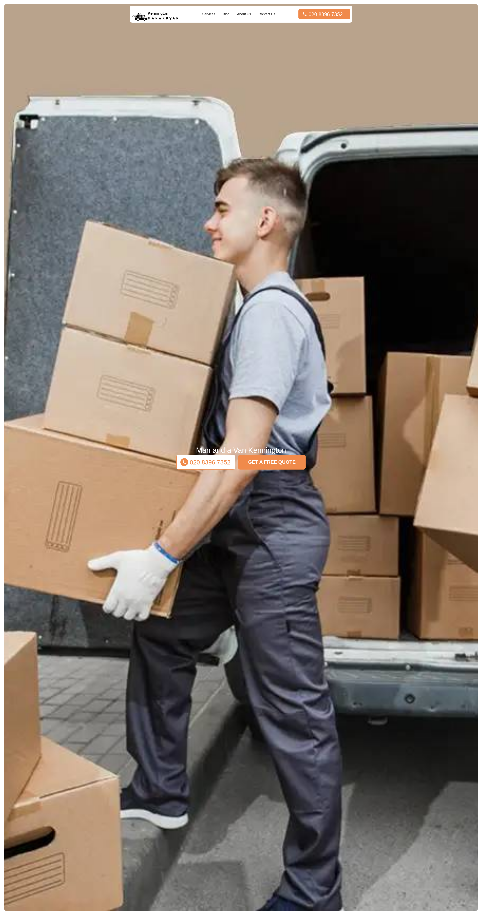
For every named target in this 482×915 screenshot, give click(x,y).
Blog (226, 14)
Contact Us (267, 14)
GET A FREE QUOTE (272, 462)
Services (208, 14)
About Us (244, 14)
